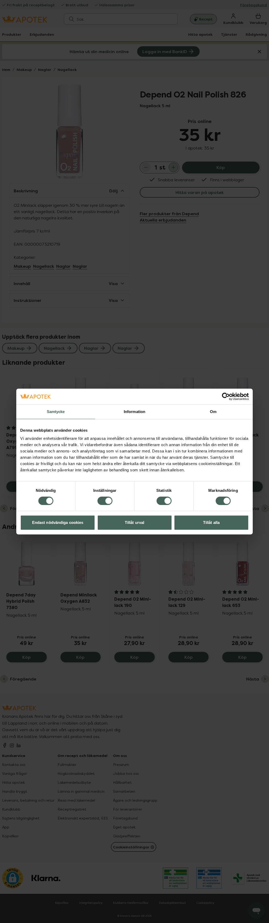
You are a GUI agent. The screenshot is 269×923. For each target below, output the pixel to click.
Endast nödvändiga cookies (58, 522)
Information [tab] (134, 411)
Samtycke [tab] (56, 411)
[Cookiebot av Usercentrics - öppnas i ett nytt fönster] (226, 396)
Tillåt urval (134, 522)
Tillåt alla (211, 522)
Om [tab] (213, 411)
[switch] (104, 501)
